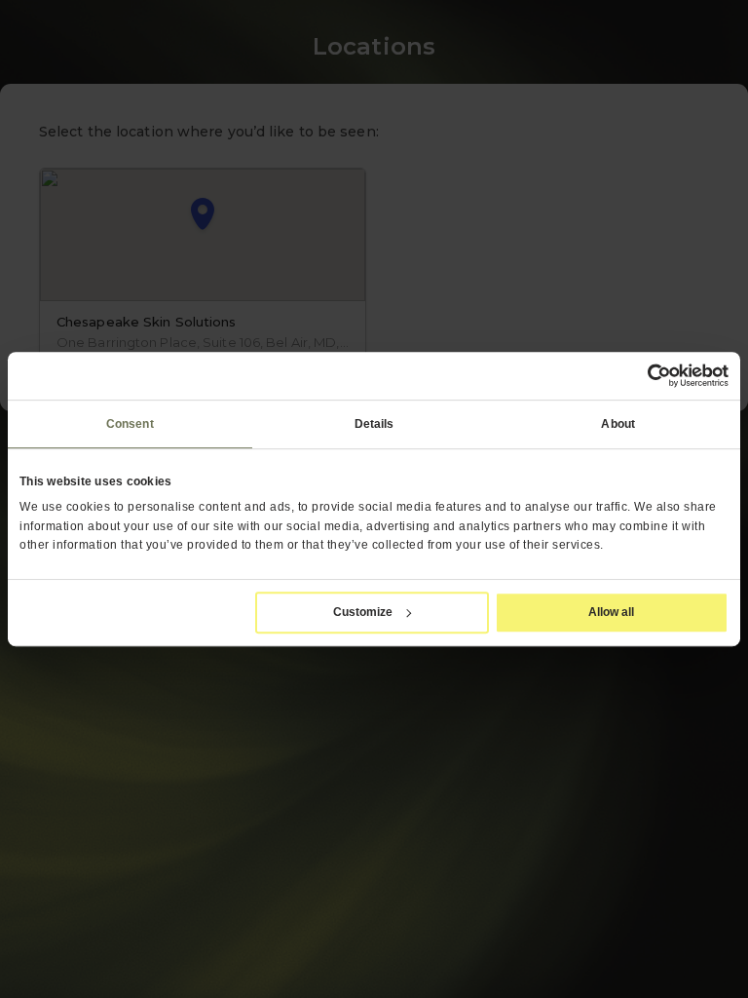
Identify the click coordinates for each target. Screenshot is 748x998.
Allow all (611, 612)
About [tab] (618, 424)
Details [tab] (374, 424)
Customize (363, 612)
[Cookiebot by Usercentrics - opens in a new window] (643, 375)
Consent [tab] (130, 424)
